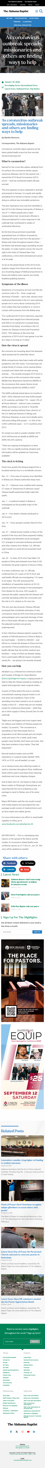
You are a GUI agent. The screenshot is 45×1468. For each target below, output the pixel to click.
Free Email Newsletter (22, 25)
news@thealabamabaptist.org (23, 1460)
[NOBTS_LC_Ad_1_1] (22, 980)
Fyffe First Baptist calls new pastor (25, 906)
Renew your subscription (31, 1398)
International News (29, 85)
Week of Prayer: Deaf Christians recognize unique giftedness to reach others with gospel (21, 1207)
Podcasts (26, 1367)
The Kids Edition (21, 18)
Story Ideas (6, 1395)
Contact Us (6, 1360)
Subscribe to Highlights (31, 1413)
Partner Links (7, 1375)
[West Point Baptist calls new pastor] (5, 896)
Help (29, 1454)
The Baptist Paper (31, 1)
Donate (5, 1362)
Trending (17, 21)
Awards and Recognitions (11, 1370)
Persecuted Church (29, 1375)
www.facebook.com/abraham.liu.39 (17, 824)
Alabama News (28, 1365)
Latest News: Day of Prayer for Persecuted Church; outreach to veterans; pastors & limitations (21, 1255)
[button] (41, 11)
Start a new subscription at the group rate (32, 1407)
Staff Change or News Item (11, 1398)
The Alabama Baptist (15, 1)
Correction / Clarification (10, 1411)
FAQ (34, 1454)
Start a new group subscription (29, 1403)
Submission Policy (8, 1413)
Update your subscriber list (32, 1411)
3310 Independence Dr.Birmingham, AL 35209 (22, 1446)
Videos (26, 1377)
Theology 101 (28, 1372)
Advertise (6, 1377)
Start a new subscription (31, 1395)
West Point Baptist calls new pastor (25, 895)
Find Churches (7, 1383)
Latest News (34, 18)
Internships (6, 1380)
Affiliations (6, 1372)
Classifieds (27, 21)
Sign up (37, 932)
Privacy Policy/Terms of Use (18, 1454)
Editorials (26, 1362)
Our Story (6, 1365)
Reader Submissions (9, 1403)
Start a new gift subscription (32, 1400)
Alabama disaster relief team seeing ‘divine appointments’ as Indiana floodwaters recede (25, 882)
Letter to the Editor (8, 1400)
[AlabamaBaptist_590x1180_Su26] (22, 1066)
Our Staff (5, 1367)
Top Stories (35, 89)
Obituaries (27, 1370)
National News (22, 89)
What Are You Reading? (10, 1405)
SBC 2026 (9, 18)
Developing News (12, 85)
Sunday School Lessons (31, 1360)
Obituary (5, 1408)
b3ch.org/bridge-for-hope (13, 678)
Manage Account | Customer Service (32, 1416)
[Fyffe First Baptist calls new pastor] (5, 907)
